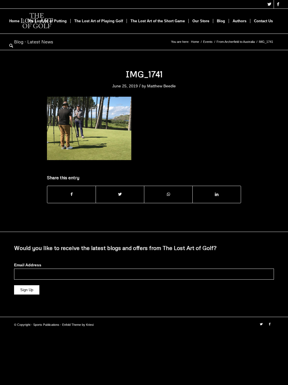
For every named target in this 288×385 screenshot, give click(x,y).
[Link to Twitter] (270, 4)
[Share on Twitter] (120, 194)
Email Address (27, 265)
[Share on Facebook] (71, 194)
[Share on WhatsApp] (168, 194)
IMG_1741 (144, 74)
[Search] (11, 46)
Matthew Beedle (161, 86)
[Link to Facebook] (278, 4)
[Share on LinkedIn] (217, 194)
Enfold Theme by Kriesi (78, 324)
